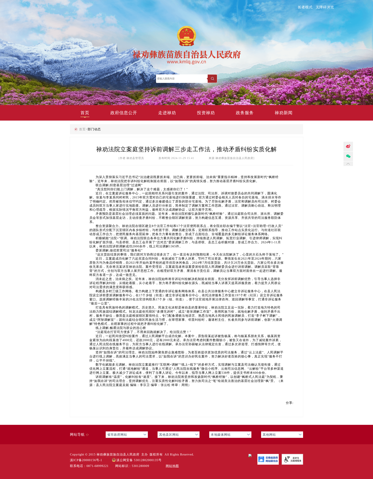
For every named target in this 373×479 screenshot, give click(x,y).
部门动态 (94, 129)
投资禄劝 (206, 112)
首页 (84, 112)
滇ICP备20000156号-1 (86, 460)
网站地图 (172, 466)
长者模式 (305, 7)
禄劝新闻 (284, 112)
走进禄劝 (167, 112)
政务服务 (245, 112)
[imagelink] (250, 455)
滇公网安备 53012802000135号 (139, 460)
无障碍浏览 (325, 7)
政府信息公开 (123, 112)
